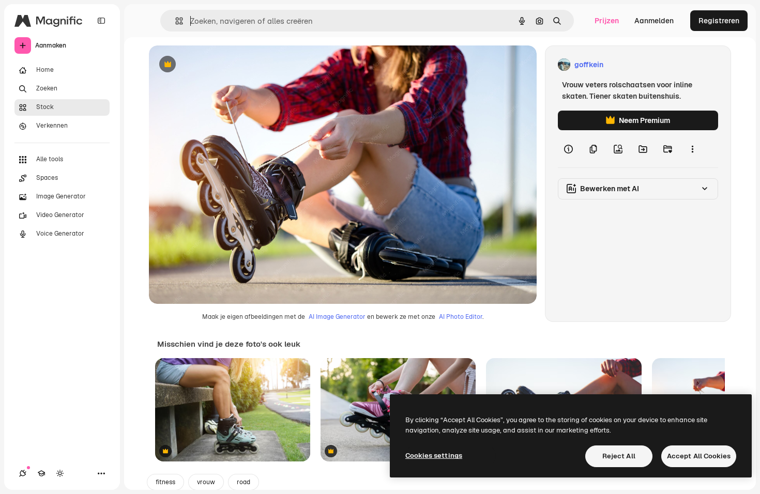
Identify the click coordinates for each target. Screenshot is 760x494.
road (243, 482)
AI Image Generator (337, 317)
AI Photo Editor (460, 317)
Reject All (618, 456)
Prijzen (607, 20)
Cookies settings (433, 455)
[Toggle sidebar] (101, 20)
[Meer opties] (692, 148)
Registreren (718, 20)
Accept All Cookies (699, 456)
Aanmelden (654, 20)
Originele (217, 65)
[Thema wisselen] (60, 473)
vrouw (206, 482)
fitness (165, 482)
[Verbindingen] (22, 473)
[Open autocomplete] (175, 21)
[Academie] (41, 473)
